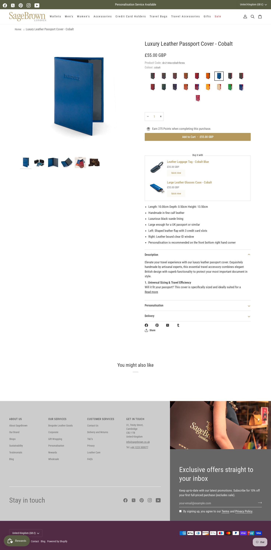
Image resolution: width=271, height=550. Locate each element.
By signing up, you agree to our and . (218, 511)
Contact (35, 541)
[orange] (208, 77)
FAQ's (90, 459)
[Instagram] (29, 5)
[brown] (164, 77)
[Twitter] (13, 5)
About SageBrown (18, 425)
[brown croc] (242, 77)
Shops (12, 439)
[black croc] (231, 77)
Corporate (53, 432)
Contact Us (92, 425)
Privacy (91, 445)
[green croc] (164, 88)
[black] (153, 77)
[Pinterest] (21, 5)
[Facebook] (5, 5)
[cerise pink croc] (197, 99)
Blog (11, 459)
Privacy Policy (243, 511)
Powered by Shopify (57, 541)
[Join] (259, 503)
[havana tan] (186, 77)
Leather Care (93, 452)
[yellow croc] (208, 88)
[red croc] (153, 88)
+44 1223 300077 (139, 447)
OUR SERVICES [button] (57, 419)
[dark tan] (175, 77)
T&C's (90, 439)
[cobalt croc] (242, 88)
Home (18, 29)
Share (152, 330)
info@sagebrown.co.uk (138, 441)
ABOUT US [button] (15, 419)
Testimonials (15, 452)
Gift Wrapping (55, 439)
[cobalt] (219, 77)
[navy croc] (175, 88)
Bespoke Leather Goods (60, 425)
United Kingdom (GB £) (251, 4)
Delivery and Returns (97, 432)
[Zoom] (78, 97)
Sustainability (16, 445)
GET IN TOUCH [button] (135, 419)
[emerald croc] (231, 88)
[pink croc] (197, 88)
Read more (151, 292)
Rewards (52, 452)
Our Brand (14, 432)
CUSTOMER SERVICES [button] (100, 419)
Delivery (149, 316)
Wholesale (53, 459)
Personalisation (154, 305)
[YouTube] (36, 5)
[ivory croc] (219, 88)
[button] (55, 16)
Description (151, 254)
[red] (197, 77)
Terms (225, 511)
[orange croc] (186, 88)
